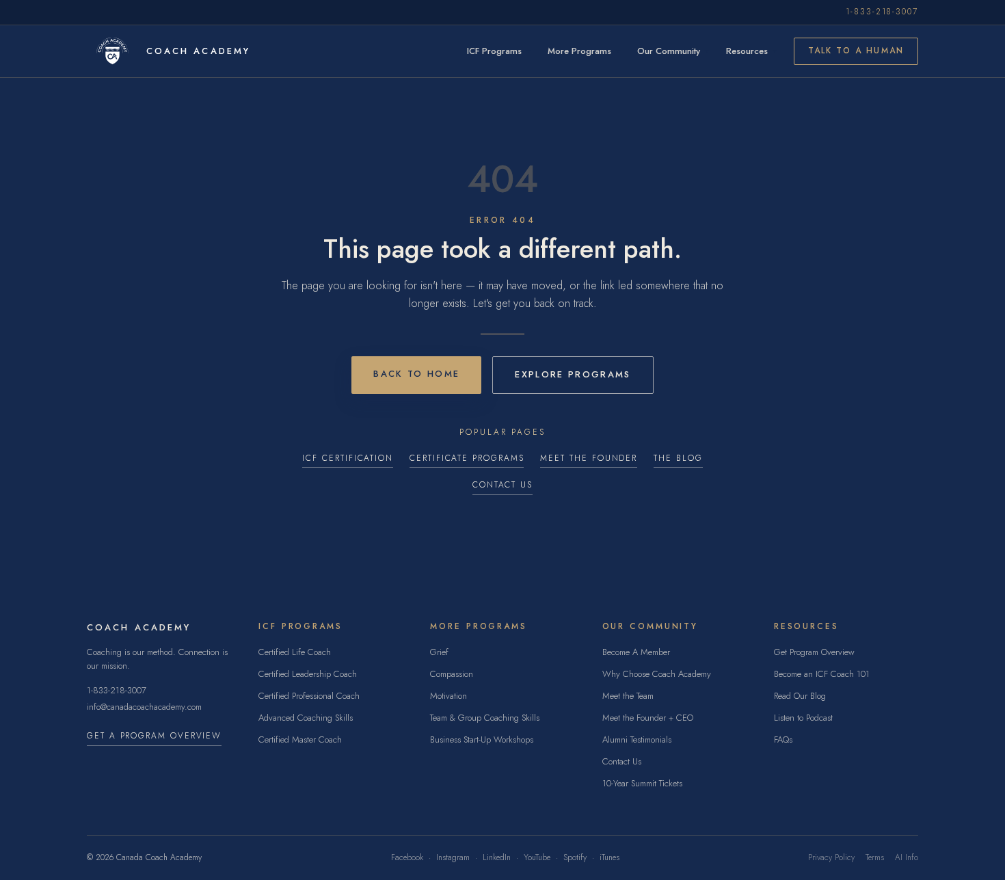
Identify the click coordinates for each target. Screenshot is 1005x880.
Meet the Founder (588, 458)
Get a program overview (154, 736)
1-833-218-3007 (882, 12)
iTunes (609, 858)
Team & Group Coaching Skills (484, 717)
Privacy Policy (831, 858)
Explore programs (572, 374)
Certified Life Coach (294, 651)
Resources (747, 50)
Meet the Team (628, 695)
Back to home (416, 373)
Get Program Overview (814, 651)
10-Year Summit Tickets (642, 783)
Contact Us (502, 485)
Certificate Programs (467, 458)
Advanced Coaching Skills (305, 717)
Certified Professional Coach (309, 695)
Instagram (453, 858)
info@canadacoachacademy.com (144, 706)
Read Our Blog (800, 695)
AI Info (906, 858)
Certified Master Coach (300, 739)
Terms (875, 858)
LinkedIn (497, 858)
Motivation (448, 695)
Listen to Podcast (803, 717)
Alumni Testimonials (636, 739)
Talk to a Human (856, 50)
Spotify (575, 858)
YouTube (537, 858)
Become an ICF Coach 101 (822, 673)
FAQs (783, 739)
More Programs (579, 50)
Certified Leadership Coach (307, 673)
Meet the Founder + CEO (647, 717)
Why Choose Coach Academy (656, 673)
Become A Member (636, 651)
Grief (439, 651)
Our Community (668, 50)
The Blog (678, 458)
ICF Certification (347, 458)
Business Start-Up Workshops (481, 739)
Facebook (407, 858)
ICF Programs (494, 50)
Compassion (451, 673)
